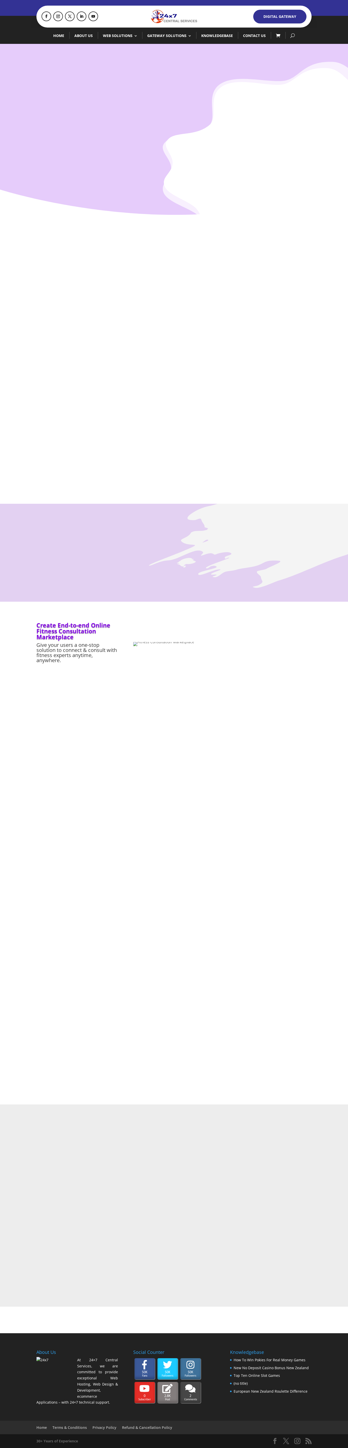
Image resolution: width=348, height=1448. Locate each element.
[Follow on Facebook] (46, 16)
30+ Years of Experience (57, 1441)
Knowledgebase (217, 35)
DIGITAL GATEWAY (279, 16)
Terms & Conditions (69, 1427)
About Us (83, 35)
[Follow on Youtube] (93, 16)
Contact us (254, 35)
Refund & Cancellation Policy (147, 1427)
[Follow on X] (70, 16)
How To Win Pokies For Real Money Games (269, 1359)
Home (58, 35)
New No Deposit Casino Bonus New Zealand (271, 1367)
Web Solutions (117, 35)
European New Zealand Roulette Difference (270, 1391)
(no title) (241, 1383)
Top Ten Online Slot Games (257, 1375)
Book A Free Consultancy (101, 150)
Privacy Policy (104, 1427)
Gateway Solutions (166, 35)
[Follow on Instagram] (58, 16)
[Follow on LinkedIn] (81, 16)
